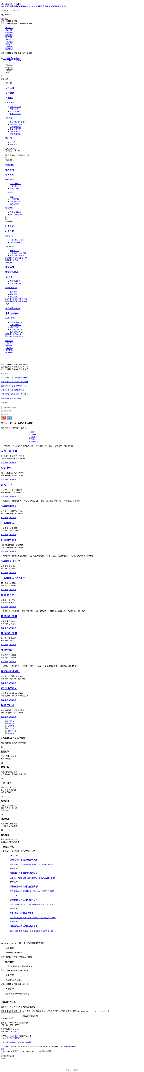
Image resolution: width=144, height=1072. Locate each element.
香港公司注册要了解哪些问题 (12, 390)
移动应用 (4, 6)
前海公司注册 (15, 109)
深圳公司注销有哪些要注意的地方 (14, 394)
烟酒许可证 (14, 327)
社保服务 (9, 35)
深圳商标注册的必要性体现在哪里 (14, 382)
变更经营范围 (15, 127)
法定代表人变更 (16, 124)
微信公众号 (31, 6)
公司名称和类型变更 (18, 122)
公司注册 (9, 88)
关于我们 (9, 47)
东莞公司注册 (15, 111)
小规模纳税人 (15, 184)
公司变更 (9, 93)
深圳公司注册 (15, 107)
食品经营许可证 (12, 308)
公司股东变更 (15, 131)
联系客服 (4, 19)
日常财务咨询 (15, 212)
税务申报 (9, 170)
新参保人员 (14, 251)
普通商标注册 (15, 281)
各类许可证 (9, 39)
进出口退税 (14, 188)
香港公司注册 (15, 114)
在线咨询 (4, 463)
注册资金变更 (15, 134)
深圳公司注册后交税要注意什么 (13, 386)
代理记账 (9, 165)
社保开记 (9, 226)
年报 (12, 197)
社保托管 (9, 231)
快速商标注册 (15, 284)
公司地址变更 (15, 129)
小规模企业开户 (16, 242)
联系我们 (63, 6)
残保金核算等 (15, 204)
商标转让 (13, 294)
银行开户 (13, 142)
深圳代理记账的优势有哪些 (11, 398)
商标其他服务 (11, 272)
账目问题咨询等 (16, 214)
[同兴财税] (72, 59)
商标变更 (13, 297)
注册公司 (9, 341)
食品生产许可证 (16, 329)
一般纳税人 (14, 186)
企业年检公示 (15, 201)
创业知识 (9, 42)
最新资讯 (9, 44)
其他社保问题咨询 (17, 255)
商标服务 (9, 37)
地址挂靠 (13, 145)
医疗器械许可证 (16, 332)
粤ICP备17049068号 (68, 1046)
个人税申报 (14, 199)
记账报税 (9, 343)
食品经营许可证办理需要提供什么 (14, 378)
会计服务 (9, 32)
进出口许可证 (11, 313)
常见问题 (4, 1042)
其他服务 (9, 98)
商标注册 (9, 267)
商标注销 (13, 292)
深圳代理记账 (14, 1038)
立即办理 (12, 463)
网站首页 (9, 28)
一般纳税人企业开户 (18, 240)
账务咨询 (9, 175)
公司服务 (9, 30)
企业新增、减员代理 (18, 253)
